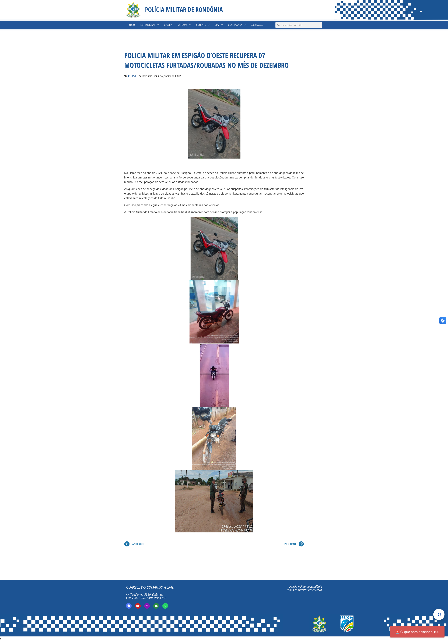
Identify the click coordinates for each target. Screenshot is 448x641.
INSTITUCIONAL (147, 24)
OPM (217, 24)
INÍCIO (132, 24)
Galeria (168, 24)
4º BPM (132, 76)
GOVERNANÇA (235, 24)
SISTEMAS (183, 24)
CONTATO (201, 24)
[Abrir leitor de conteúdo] (438, 614)
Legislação (257, 24)
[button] (149, 25)
